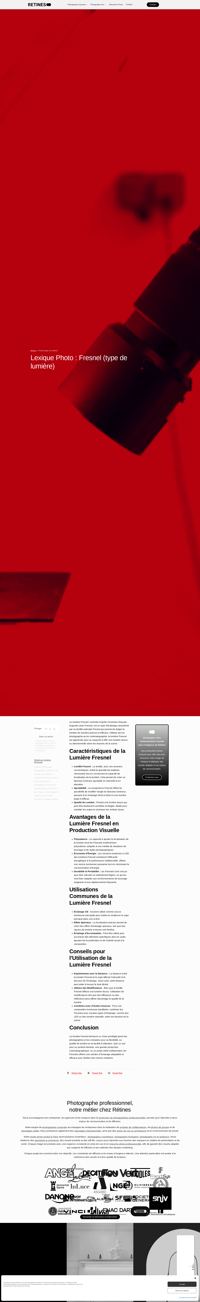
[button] (195, 1278)
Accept (182, 1284)
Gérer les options (182, 1291)
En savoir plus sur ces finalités (188, 1297)
